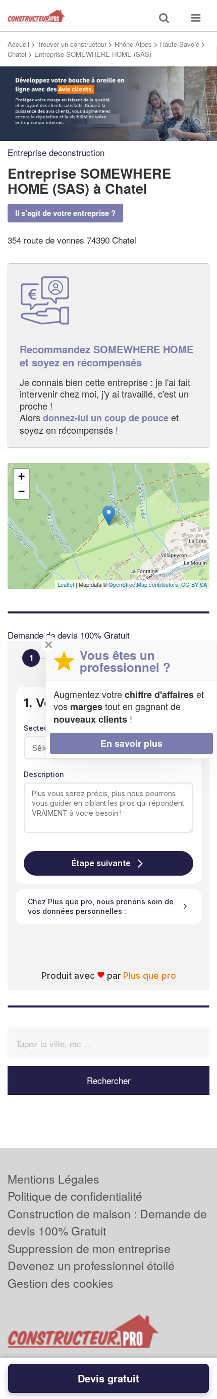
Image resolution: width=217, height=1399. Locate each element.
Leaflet (66, 584)
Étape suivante (101, 863)
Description (44, 774)
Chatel (17, 54)
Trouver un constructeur (71, 44)
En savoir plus (131, 743)
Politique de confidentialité (75, 1196)
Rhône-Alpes (133, 44)
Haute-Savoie (179, 44)
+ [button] (21, 476)
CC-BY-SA (194, 584)
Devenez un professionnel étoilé (91, 1265)
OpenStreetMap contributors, (144, 584)
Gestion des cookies (61, 1283)
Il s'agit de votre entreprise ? (65, 212)
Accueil (18, 44)
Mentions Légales (53, 1179)
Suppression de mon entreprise (89, 1248)
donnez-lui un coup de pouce (106, 417)
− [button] (21, 491)
